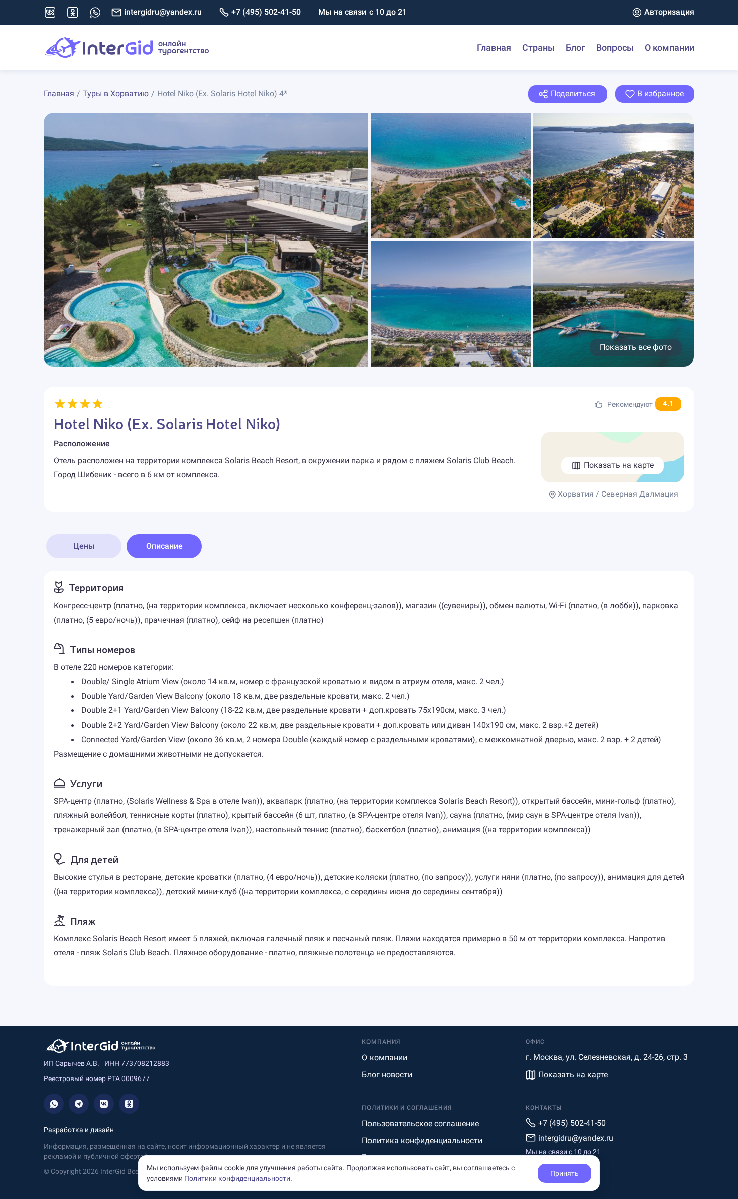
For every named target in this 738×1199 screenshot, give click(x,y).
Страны (538, 47)
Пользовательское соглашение (420, 1123)
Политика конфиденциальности (422, 1140)
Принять (564, 1173)
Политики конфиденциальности (237, 1178)
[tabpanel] (369, 778)
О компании (669, 47)
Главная (494, 47)
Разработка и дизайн (79, 1130)
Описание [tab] (164, 546)
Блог (575, 47)
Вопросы (615, 47)
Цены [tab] (84, 546)
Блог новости (387, 1075)
